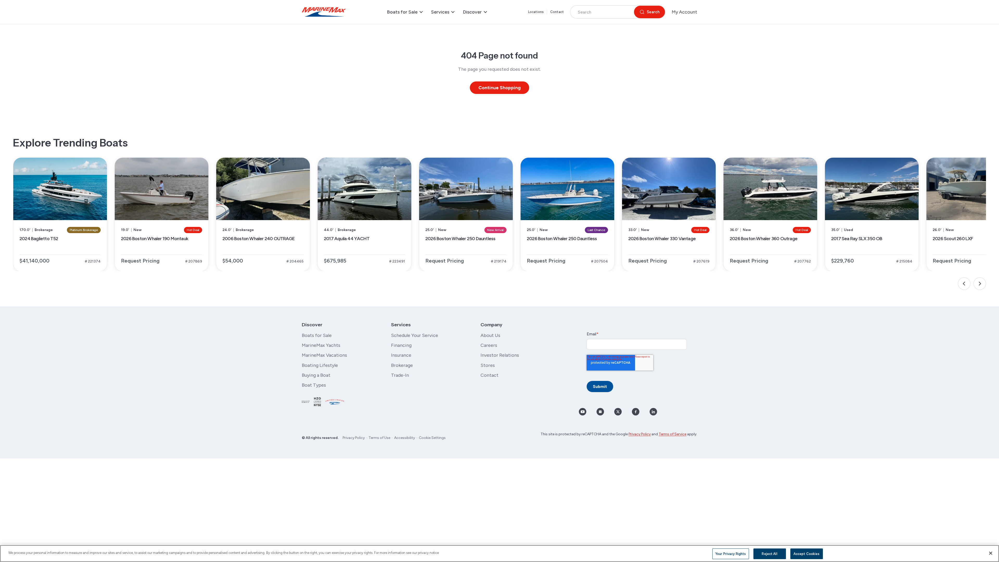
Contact (557, 12)
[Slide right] (980, 283)
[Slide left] (964, 283)
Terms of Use (379, 438)
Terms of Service (672, 434)
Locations (536, 12)
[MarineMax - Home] (324, 12)
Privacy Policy (354, 438)
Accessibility (404, 438)
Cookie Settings (432, 438)
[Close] (990, 553)
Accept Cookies (806, 554)
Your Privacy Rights (730, 554)
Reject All (769, 554)
